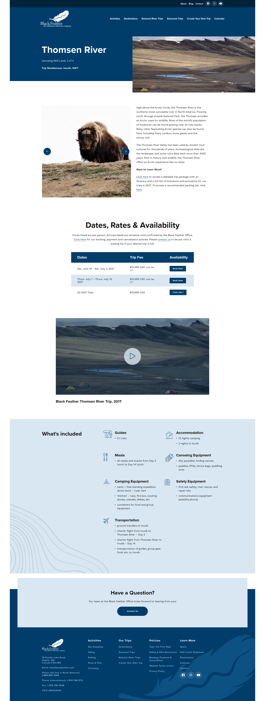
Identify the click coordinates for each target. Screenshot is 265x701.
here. (139, 189)
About (183, 3)
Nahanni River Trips (152, 18)
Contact (199, 3)
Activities (115, 18)
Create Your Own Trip (199, 18)
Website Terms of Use (161, 666)
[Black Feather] (55, 25)
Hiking (91, 652)
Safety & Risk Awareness (163, 652)
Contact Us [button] (132, 611)
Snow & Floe (95, 663)
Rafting (92, 657)
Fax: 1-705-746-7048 (53, 685)
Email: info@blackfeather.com (58, 667)
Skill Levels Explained (192, 652)
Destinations (131, 18)
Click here (142, 176)
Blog (191, 3)
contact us (164, 239)
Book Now (178, 268)
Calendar (219, 18)
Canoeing (93, 668)
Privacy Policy (157, 671)
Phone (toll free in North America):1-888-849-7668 (61, 674)
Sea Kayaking (95, 647)
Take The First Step (160, 647)
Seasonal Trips (175, 18)
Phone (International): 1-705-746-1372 (62, 680)
